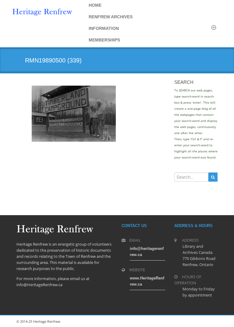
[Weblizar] (42, 11)
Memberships (104, 39)
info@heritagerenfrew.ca (147, 251)
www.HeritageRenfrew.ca (147, 281)
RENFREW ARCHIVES (111, 16)
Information (104, 28)
